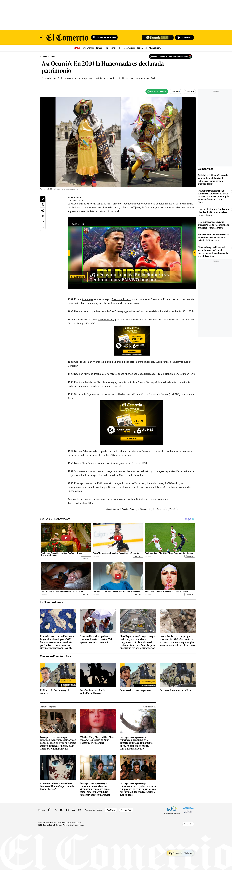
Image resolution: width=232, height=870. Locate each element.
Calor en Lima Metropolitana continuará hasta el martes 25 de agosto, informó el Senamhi (96, 639)
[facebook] (49, 809)
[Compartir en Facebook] (42, 210)
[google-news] (79, 809)
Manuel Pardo (105, 319)
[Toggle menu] (40, 37)
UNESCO (174, 394)
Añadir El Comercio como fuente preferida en (170, 56)
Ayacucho (131, 48)
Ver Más (173, 509)
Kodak (187, 361)
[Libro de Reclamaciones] (188, 810)
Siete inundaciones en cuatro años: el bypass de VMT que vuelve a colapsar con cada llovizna (213, 224)
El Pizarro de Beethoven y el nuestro (54, 692)
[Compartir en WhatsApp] (42, 204)
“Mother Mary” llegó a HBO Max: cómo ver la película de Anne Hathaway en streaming (97, 739)
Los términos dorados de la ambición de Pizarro (94, 692)
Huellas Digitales (136, 499)
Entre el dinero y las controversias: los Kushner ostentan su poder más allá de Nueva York (213, 237)
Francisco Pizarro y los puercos (136, 690)
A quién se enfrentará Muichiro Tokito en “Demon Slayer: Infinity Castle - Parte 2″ (57, 786)
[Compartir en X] (42, 216)
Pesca (122, 48)
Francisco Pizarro (121, 299)
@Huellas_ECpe (85, 503)
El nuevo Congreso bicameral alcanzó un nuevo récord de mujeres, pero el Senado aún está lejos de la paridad (213, 251)
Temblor (113, 48)
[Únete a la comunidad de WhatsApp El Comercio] (156, 91)
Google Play (126, 810)
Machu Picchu (155, 48)
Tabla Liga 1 (142, 48)
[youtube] (67, 809)
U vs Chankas (88, 48)
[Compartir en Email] (42, 222)
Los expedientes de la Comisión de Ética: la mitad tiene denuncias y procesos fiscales (213, 212)
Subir (186, 824)
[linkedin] (73, 809)
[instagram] (61, 809)
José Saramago (147, 373)
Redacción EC (76, 197)
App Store (111, 810)
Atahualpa (87, 299)
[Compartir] (42, 199)
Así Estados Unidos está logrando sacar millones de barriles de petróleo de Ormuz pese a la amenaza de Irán (213, 179)
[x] (55, 809)
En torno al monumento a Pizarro (177, 690)
